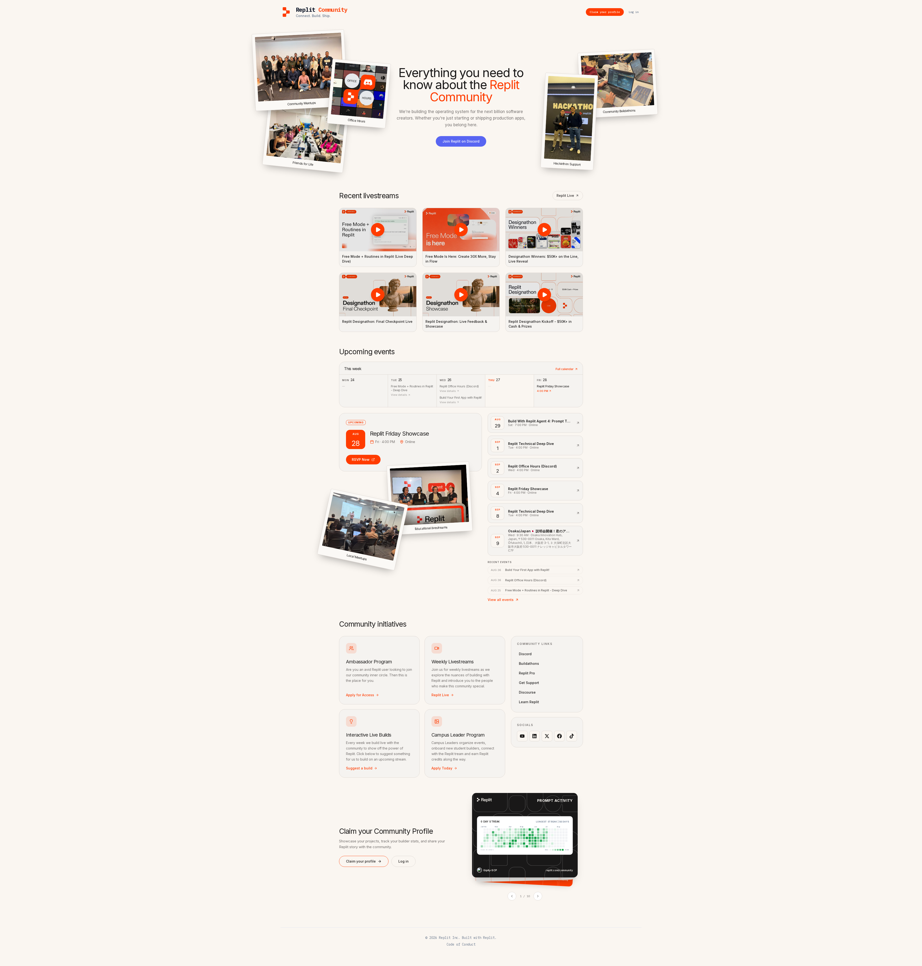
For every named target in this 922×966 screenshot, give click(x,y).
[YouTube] (522, 736)
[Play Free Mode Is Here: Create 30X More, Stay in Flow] (461, 229)
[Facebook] (559, 736)
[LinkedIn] (534, 736)
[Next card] (538, 896)
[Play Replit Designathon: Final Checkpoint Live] (377, 294)
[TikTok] (571, 736)
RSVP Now (361, 459)
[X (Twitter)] (547, 736)
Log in (403, 861)
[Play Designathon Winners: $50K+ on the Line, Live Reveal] (544, 229)
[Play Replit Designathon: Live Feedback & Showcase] (461, 294)
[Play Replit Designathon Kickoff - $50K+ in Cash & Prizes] (544, 294)
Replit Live (565, 195)
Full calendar (565, 369)
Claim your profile (361, 861)
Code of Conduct (461, 944)
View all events (501, 600)
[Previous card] (512, 896)
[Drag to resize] (657, 113)
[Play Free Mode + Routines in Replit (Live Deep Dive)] (377, 229)
